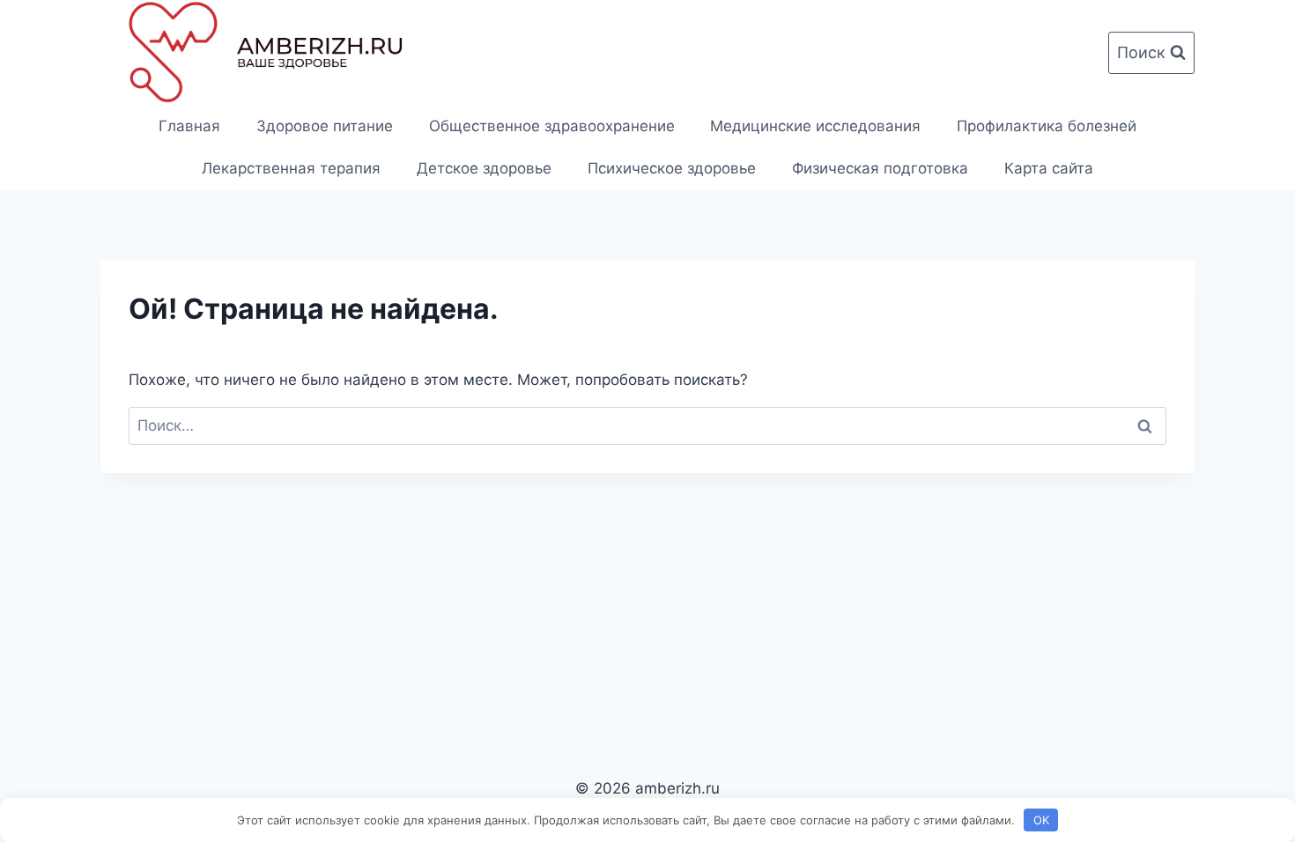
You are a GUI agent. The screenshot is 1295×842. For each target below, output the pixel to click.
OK (1041, 820)
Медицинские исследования (815, 126)
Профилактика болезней (1046, 126)
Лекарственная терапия (291, 168)
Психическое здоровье (672, 168)
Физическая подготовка (880, 168)
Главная (189, 126)
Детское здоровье (484, 168)
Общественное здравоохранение (552, 126)
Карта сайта (1048, 168)
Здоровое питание (324, 126)
